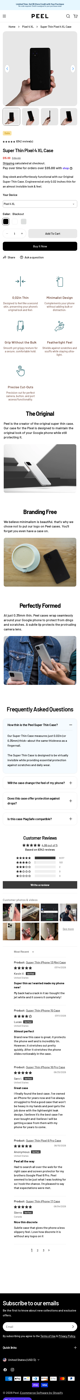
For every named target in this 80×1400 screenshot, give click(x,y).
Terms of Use (48, 1336)
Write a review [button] (40, 885)
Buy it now (40, 246)
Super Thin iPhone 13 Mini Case (46, 962)
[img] (23, 968)
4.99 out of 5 (49, 845)
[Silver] (24, 222)
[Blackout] (6, 222)
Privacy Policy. (67, 1336)
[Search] (68, 16)
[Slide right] (72, 69)
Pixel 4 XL (28, 26)
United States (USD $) (22, 1359)
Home (12, 26)
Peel (16, 1392)
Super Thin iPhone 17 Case (43, 1201)
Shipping (8, 163)
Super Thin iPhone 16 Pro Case (45, 1067)
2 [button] (38, 1250)
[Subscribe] (73, 1327)
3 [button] (43, 1250)
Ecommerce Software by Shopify (41, 1392)
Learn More (67, 5)
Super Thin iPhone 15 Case (43, 1010)
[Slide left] (7, 69)
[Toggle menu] (4, 16)
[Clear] (15, 222)
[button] (9, 141)
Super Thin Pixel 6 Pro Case (43, 1140)
